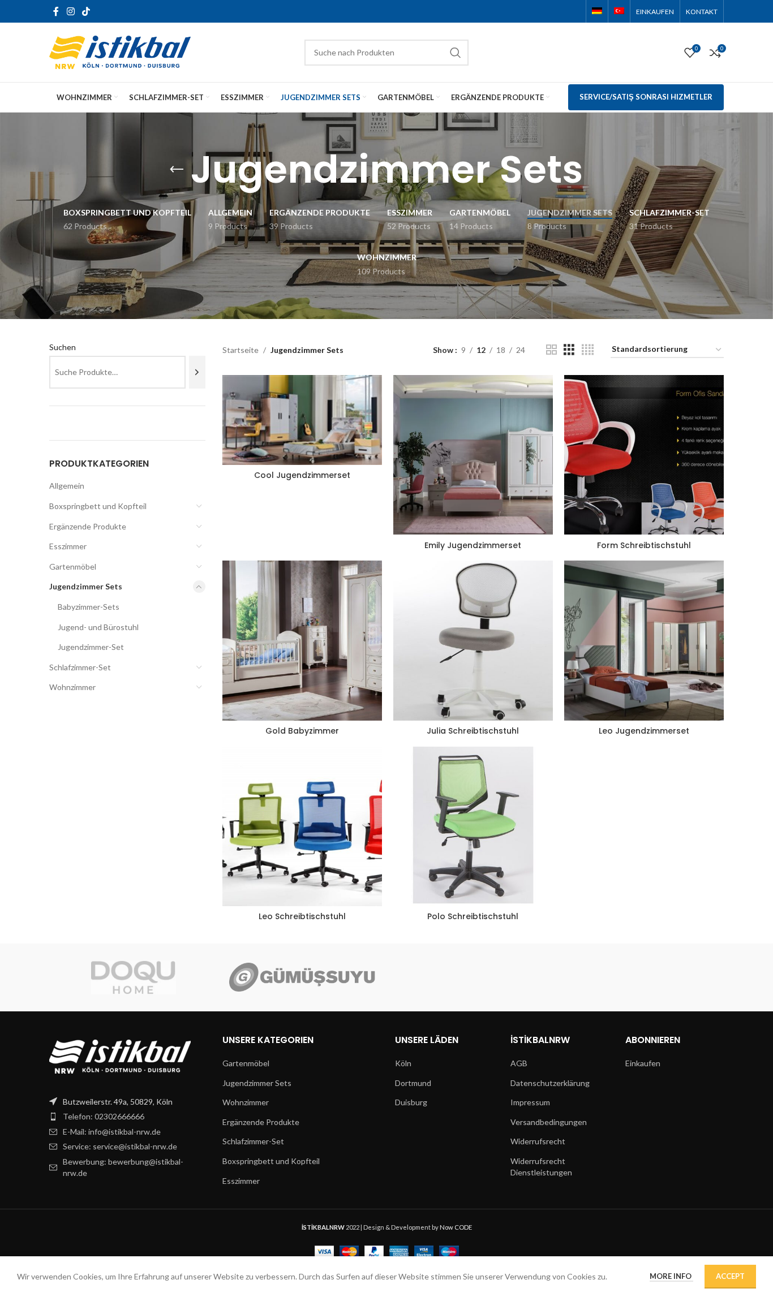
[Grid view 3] (569, 350)
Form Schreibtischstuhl (644, 545)
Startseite (240, 350)
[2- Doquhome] (133, 977)
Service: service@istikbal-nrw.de (120, 1146)
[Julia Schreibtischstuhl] (473, 640)
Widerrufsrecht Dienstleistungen (541, 1166)
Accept (730, 1276)
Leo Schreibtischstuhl (302, 916)
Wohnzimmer (72, 687)
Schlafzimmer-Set (80, 667)
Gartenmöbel (72, 566)
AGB (518, 1063)
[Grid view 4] (588, 350)
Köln (403, 1063)
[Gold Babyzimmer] (302, 640)
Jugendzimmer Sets (85, 586)
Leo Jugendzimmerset (644, 730)
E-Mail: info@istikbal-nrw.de (112, 1131)
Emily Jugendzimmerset (472, 545)
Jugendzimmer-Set (91, 647)
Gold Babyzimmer (302, 730)
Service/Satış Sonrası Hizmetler (645, 96)
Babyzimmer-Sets (88, 606)
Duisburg (411, 1102)
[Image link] (120, 1055)
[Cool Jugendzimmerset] (302, 420)
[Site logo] (120, 51)
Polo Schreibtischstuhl (472, 916)
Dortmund (413, 1083)
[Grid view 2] (551, 350)
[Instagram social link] (70, 11)
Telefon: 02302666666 (103, 1116)
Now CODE (456, 1227)
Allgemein (66, 485)
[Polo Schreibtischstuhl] (473, 826)
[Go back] (176, 169)
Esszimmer (68, 546)
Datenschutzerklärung (550, 1083)
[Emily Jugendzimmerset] (473, 455)
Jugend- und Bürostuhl (98, 627)
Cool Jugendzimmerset (302, 475)
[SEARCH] (456, 53)
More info (671, 1276)
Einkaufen (642, 1063)
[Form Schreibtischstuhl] (644, 455)
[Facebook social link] (56, 11)
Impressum (530, 1102)
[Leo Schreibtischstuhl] (302, 826)
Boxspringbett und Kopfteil (98, 506)
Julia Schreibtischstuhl (473, 730)
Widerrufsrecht (537, 1141)
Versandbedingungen (548, 1122)
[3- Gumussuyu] (302, 977)
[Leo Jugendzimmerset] (644, 640)
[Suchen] (197, 372)
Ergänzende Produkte (87, 526)
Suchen (62, 347)
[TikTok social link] (85, 11)
